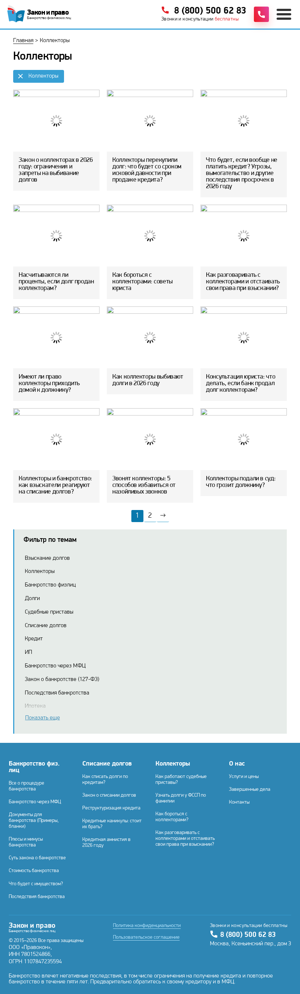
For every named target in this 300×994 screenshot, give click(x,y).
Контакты (239, 802)
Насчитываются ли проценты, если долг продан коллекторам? (56, 282)
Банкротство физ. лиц (34, 767)
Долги (32, 599)
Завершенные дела (249, 789)
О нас (237, 764)
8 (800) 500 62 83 (248, 935)
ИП (28, 652)
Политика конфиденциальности (147, 925)
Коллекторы (40, 571)
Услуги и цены (244, 776)
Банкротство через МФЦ (55, 666)
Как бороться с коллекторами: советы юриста (142, 282)
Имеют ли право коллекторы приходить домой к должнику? (49, 384)
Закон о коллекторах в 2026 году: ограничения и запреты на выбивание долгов (56, 170)
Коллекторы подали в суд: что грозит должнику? (240, 482)
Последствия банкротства (57, 693)
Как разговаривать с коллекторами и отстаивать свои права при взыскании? (243, 282)
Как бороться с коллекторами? (171, 817)
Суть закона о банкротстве (37, 858)
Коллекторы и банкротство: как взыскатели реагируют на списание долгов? (55, 485)
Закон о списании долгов (109, 795)
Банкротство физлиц (50, 585)
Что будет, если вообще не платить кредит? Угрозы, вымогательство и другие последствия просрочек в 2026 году (241, 173)
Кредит (34, 639)
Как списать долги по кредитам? (105, 779)
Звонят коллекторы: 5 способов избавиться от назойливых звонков (144, 485)
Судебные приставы (49, 612)
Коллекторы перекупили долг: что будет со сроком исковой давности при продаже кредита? (146, 170)
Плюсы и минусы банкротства (26, 842)
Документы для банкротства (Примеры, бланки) (34, 820)
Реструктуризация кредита (111, 808)
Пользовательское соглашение (146, 937)
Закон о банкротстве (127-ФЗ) (62, 679)
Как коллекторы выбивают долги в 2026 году (147, 380)
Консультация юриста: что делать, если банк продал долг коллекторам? (240, 384)
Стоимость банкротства (34, 871)
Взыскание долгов (47, 558)
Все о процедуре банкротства (26, 786)
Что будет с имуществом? (36, 884)
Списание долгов (46, 626)
